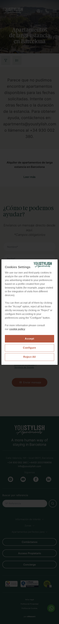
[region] (29, 312)
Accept (29, 338)
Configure (29, 347)
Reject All (29, 357)
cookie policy (17, 329)
